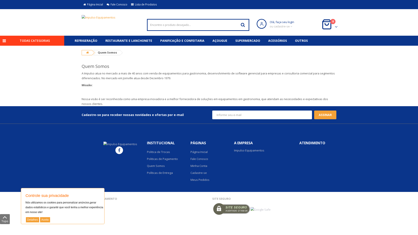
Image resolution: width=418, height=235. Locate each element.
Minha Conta (198, 166)
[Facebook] (119, 150)
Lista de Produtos (145, 4)
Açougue (219, 41)
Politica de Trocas (158, 152)
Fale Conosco (118, 4)
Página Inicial (94, 4)
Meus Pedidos (199, 180)
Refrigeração (86, 41)
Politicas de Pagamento (162, 159)
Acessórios (277, 41)
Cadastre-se (198, 173)
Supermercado (247, 41)
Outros (301, 41)
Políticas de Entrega (160, 173)
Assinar (325, 115)
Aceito (45, 219)
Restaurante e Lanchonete (128, 41)
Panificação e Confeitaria (182, 41)
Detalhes (32, 219)
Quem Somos (156, 166)
